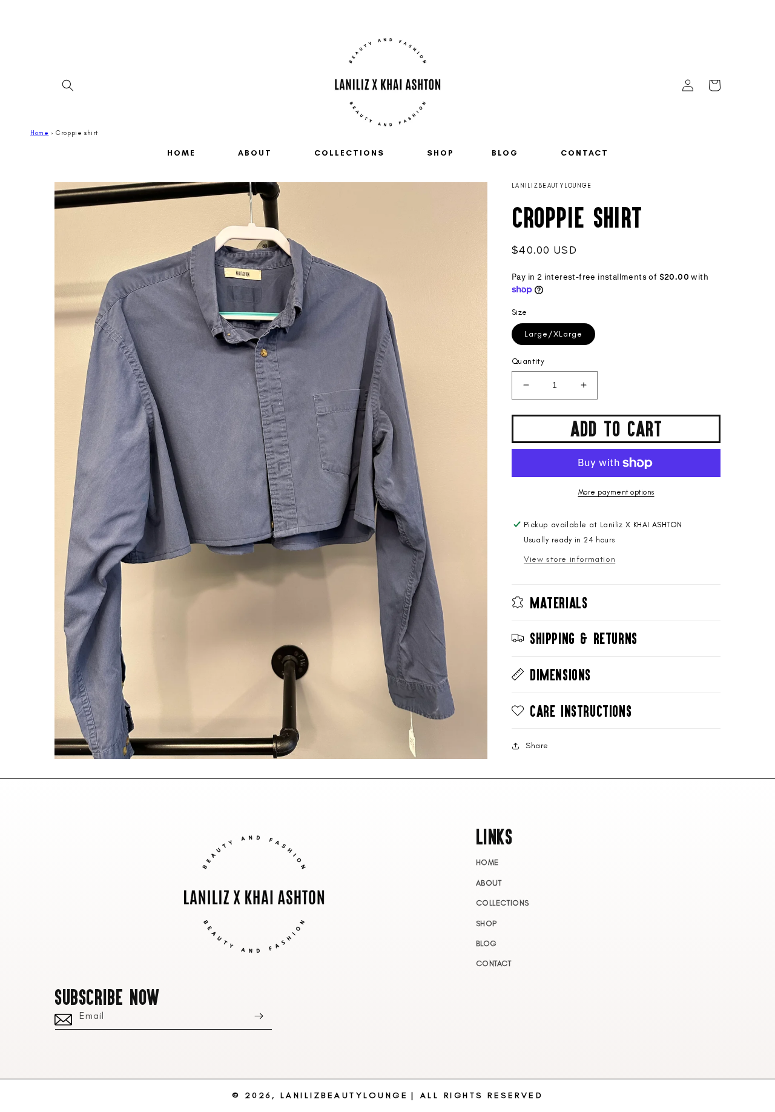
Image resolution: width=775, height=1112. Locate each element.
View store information (569, 559)
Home (39, 133)
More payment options (616, 492)
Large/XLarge (553, 334)
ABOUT (489, 882)
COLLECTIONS (503, 902)
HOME (487, 862)
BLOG (486, 943)
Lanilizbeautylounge (344, 1095)
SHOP (486, 923)
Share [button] (537, 745)
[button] (67, 85)
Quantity (528, 361)
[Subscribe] (258, 1016)
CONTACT (494, 963)
